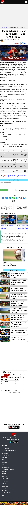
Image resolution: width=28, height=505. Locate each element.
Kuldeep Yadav (5, 481)
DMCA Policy (4, 490)
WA (14, 197)
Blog (6, 27)
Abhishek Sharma (5, 480)
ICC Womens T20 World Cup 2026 (9, 450)
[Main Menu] (26, 2)
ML (24, 197)
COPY (14, 200)
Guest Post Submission (6, 492)
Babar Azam (4, 476)
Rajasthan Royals (5, 467)
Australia (3, 460)
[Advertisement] (14, 15)
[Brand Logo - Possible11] (14, 436)
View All (25, 372)
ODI (14, 374)
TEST (21, 374)
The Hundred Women (6, 446)
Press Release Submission (7, 494)
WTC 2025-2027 (5, 448)
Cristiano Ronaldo (5, 486)
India (3, 459)
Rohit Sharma (4, 474)
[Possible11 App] (14, 428)
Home (3, 27)
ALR (24, 377)
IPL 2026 (3, 451)
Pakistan (3, 465)
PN (21, 197)
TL (17, 197)
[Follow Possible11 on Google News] (17, 43)
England (3, 464)
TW (7, 197)
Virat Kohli (4, 473)
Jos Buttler (4, 483)
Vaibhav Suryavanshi (6, 485)
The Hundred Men (5, 455)
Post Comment (4, 189)
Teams (4, 377)
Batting (11, 377)
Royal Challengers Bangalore (8, 469)
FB (3, 197)
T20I (7, 374)
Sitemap (3, 495)
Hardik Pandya (5, 478)
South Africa (4, 462)
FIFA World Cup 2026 (6, 453)
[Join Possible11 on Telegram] (24, 43)
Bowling (17, 377)
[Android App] (14, 443)
